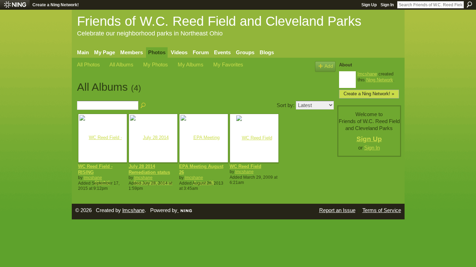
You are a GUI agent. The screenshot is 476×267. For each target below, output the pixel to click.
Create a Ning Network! (55, 4)
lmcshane (93, 177)
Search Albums (143, 106)
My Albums (191, 64)
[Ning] (15, 5)
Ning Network (379, 79)
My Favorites (228, 64)
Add (328, 66)
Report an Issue (337, 210)
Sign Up (369, 4)
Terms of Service (381, 210)
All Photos (88, 64)
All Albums (121, 64)
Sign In (387, 4)
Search (469, 4)
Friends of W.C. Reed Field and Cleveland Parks (219, 21)
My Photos (155, 64)
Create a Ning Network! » (369, 93)
